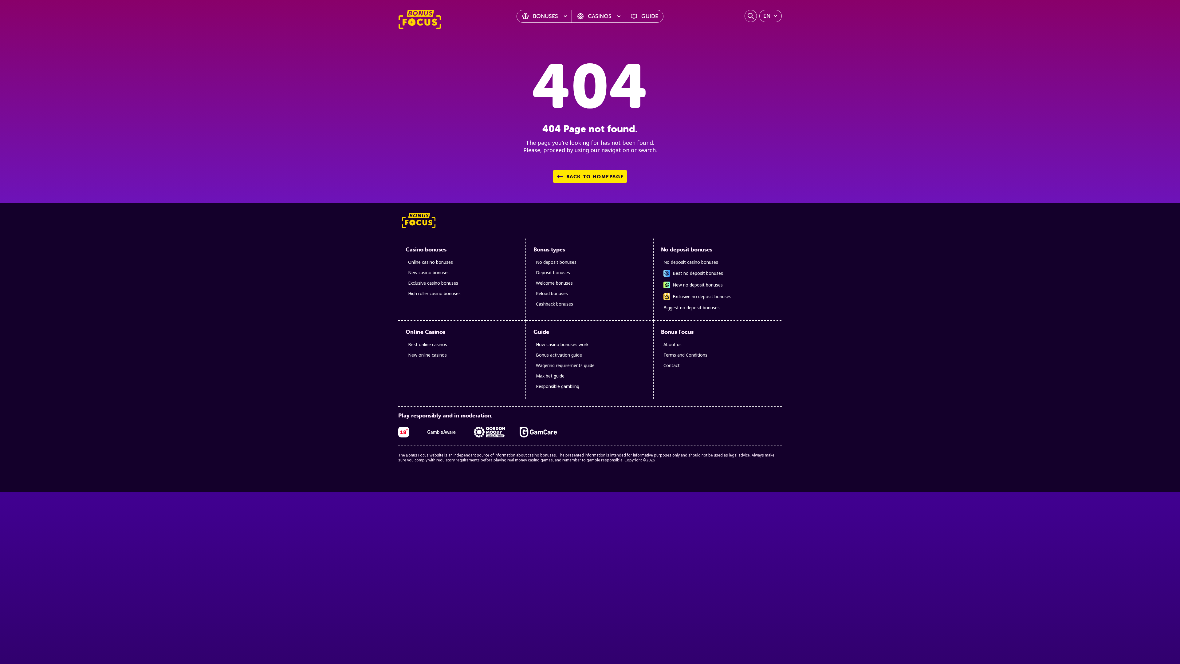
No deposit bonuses (556, 262)
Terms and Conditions (685, 355)
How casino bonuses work (562, 344)
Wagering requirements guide (565, 365)
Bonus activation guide (559, 355)
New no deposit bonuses (698, 285)
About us (672, 344)
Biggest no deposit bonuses (691, 307)
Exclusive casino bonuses (433, 283)
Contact (671, 365)
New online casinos (427, 355)
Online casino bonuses (430, 262)
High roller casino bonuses (434, 293)
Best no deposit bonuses (698, 273)
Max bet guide (550, 376)
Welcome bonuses (554, 283)
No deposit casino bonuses (690, 262)
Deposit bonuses (553, 272)
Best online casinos (427, 344)
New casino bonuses (429, 272)
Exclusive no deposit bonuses (702, 296)
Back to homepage (595, 176)
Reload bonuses (552, 293)
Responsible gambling (557, 386)
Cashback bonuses (554, 304)
